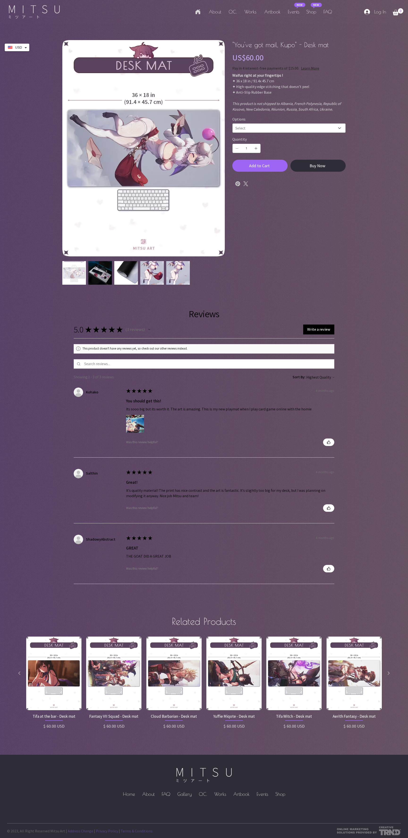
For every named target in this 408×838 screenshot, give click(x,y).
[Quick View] (53, 673)
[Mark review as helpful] (328, 442)
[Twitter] (245, 183)
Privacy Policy (107, 831)
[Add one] (256, 148)
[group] (204, 685)
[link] (398, 11)
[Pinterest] (237, 183)
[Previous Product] (19, 673)
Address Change (80, 831)
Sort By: (299, 377)
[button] (149, 329)
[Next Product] (388, 673)
